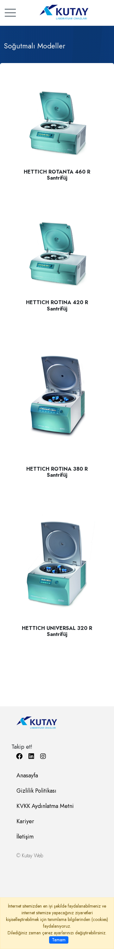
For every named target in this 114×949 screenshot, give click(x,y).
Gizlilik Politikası (36, 791)
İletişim (25, 836)
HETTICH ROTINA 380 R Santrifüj (57, 472)
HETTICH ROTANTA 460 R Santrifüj (57, 175)
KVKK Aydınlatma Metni (45, 806)
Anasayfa (27, 775)
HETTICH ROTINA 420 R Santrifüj (57, 305)
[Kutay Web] (57, 12)
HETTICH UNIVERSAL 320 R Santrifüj (57, 631)
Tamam (59, 940)
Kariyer (25, 821)
